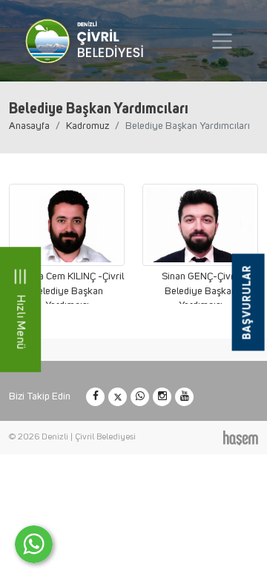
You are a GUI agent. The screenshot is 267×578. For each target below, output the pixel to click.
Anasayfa (29, 126)
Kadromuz (87, 126)
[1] (222, 41)
